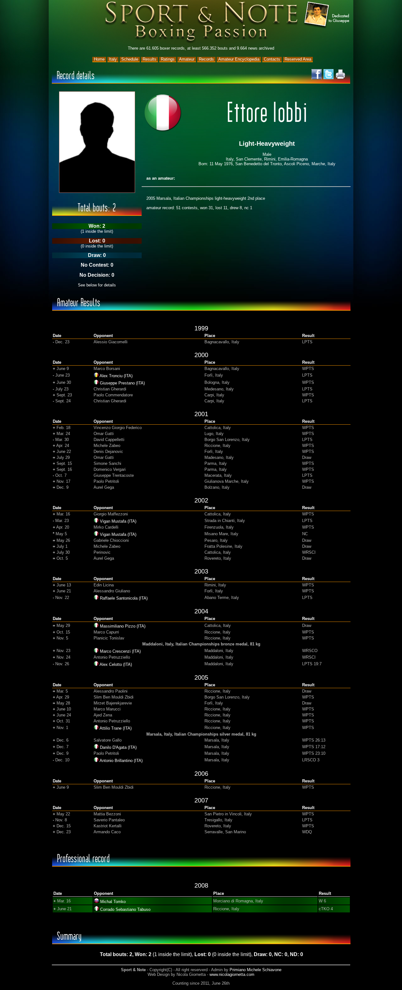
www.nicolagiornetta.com (231, 974)
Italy (113, 59)
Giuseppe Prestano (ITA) (122, 383)
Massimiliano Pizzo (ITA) (122, 626)
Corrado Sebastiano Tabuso (125, 909)
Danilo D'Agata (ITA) (118, 747)
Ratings (168, 59)
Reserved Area (298, 59)
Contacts (272, 59)
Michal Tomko (113, 901)
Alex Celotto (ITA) (116, 664)
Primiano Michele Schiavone (255, 969)
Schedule (129, 59)
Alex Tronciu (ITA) (116, 375)
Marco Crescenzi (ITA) (120, 651)
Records (206, 59)
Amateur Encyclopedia (238, 59)
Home (99, 59)
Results (149, 59)
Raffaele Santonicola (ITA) (124, 598)
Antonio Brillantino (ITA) (121, 760)
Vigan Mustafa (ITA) (118, 521)
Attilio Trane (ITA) (116, 728)
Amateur (186, 59)
